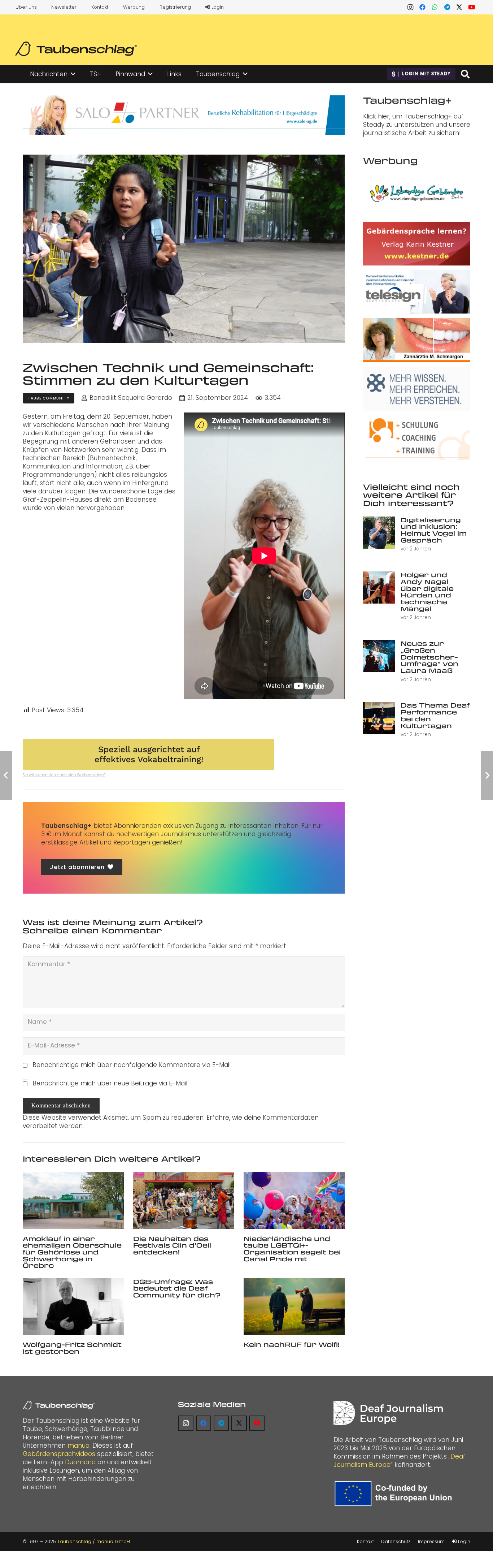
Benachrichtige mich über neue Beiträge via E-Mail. (110, 1083)
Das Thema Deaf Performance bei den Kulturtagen (435, 715)
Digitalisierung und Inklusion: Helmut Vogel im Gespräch (434, 529)
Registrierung (175, 7)
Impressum (431, 1541)
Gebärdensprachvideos (59, 1454)
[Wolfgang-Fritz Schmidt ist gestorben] (73, 1306)
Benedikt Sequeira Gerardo (131, 398)
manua (78, 1445)
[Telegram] (447, 7)
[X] (459, 7)
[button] (73, 74)
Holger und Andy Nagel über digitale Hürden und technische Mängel (427, 591)
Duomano (80, 1462)
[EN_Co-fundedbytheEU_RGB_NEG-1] (395, 1493)
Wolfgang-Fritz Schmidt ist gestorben (72, 1348)
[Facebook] (422, 7)
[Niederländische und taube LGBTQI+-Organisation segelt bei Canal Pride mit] (294, 1200)
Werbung (134, 7)
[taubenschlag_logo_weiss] (59, 1405)
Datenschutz (395, 1541)
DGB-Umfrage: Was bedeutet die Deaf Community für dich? (177, 1288)
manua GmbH (113, 1541)
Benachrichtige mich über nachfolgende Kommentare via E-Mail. (132, 1064)
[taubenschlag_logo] (76, 49)
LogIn (217, 7)
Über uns (26, 7)
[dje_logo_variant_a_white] (388, 1413)
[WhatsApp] (435, 7)
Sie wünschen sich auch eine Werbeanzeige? (64, 775)
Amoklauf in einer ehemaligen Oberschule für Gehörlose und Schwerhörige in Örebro (72, 1252)
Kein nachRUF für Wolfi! (292, 1344)
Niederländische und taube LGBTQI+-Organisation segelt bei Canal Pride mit (292, 1248)
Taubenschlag (74, 1541)
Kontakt (99, 7)
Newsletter (64, 7)
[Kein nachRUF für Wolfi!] (294, 1306)
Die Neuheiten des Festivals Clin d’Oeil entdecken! (172, 1245)
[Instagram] (410, 7)
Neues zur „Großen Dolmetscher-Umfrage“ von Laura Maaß (429, 657)
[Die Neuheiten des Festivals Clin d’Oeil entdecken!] (183, 1200)
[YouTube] (472, 7)
